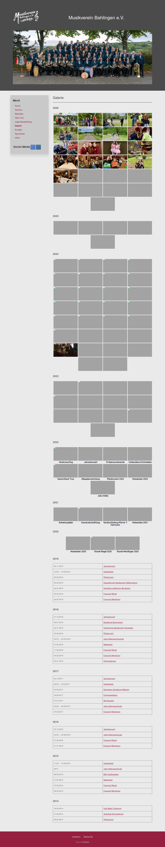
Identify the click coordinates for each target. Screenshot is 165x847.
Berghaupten (109, 700)
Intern (17, 137)
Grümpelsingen (110, 661)
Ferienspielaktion (110, 695)
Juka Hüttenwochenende (114, 639)
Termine (18, 109)
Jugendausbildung (23, 121)
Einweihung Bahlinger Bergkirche (117, 588)
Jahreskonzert (109, 566)
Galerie (18, 125)
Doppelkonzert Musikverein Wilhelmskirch (120, 582)
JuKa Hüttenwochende (113, 706)
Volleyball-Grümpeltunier (113, 814)
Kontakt (18, 129)
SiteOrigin (86, 842)
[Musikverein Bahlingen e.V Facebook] (33, 147)
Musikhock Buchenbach (113, 622)
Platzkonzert (109, 577)
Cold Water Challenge (112, 808)
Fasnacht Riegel (110, 593)
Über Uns (19, 117)
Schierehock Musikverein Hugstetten (118, 628)
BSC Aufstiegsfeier (111, 774)
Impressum (76, 836)
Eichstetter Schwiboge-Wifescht (116, 689)
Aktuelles (19, 113)
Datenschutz (88, 836)
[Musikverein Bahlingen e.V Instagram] (38, 147)
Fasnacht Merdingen (112, 599)
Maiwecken (108, 644)
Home (17, 105)
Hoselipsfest (108, 571)
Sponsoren (20, 133)
